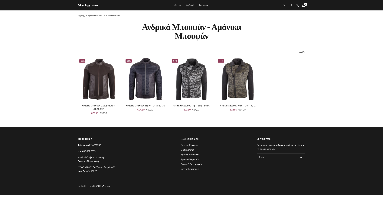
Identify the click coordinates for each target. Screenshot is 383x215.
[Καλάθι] (303, 5)
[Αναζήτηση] (291, 5)
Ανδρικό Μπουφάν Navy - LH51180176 (145, 105)
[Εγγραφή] (301, 157)
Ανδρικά (190, 5)
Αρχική (177, 5)
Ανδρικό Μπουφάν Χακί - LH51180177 (238, 105)
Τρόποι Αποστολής (190, 154)
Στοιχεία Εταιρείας (190, 145)
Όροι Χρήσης (187, 150)
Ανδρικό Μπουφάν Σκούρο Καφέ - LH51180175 (99, 107)
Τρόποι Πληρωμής (190, 159)
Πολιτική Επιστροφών (191, 164)
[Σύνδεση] (297, 5)
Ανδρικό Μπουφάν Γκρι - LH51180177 (191, 105)
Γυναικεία (204, 5)
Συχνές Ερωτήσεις (190, 169)
